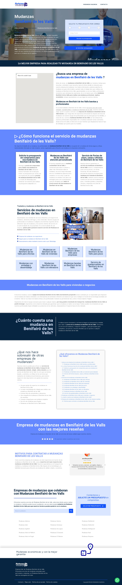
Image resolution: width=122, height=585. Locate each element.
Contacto (103, 4)
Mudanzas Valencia (90, 4)
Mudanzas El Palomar (56, 536)
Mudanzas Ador (23, 525)
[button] (69, 465)
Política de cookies (51, 582)
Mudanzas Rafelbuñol (88, 521)
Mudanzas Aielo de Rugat (26, 536)
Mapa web (28, 582)
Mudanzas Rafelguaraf (88, 528)
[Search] (71, 511)
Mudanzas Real (86, 532)
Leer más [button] (87, 473)
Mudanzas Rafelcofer (88, 525)
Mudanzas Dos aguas (56, 528)
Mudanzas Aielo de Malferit (27, 532)
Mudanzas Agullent (24, 528)
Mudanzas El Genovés (56, 532)
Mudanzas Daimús (55, 521)
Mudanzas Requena (87, 536)
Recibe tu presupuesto (84, 38)
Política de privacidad (38, 582)
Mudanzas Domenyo (56, 525)
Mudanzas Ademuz (24, 521)
